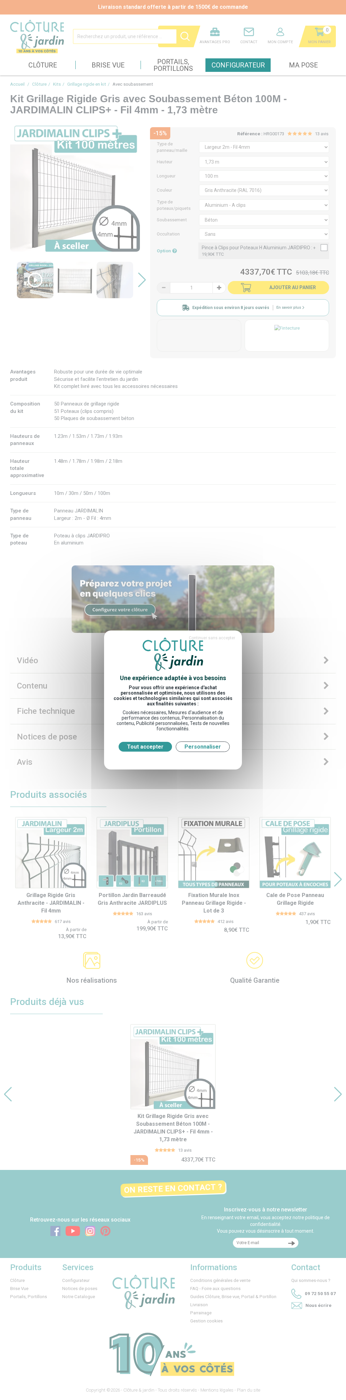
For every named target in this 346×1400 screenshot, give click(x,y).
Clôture (42, 65)
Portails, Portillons (173, 65)
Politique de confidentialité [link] (173, 758)
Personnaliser (202, 747)
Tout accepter (145, 747)
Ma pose (303, 65)
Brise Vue (108, 65)
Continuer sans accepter (212, 638)
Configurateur (238, 65)
